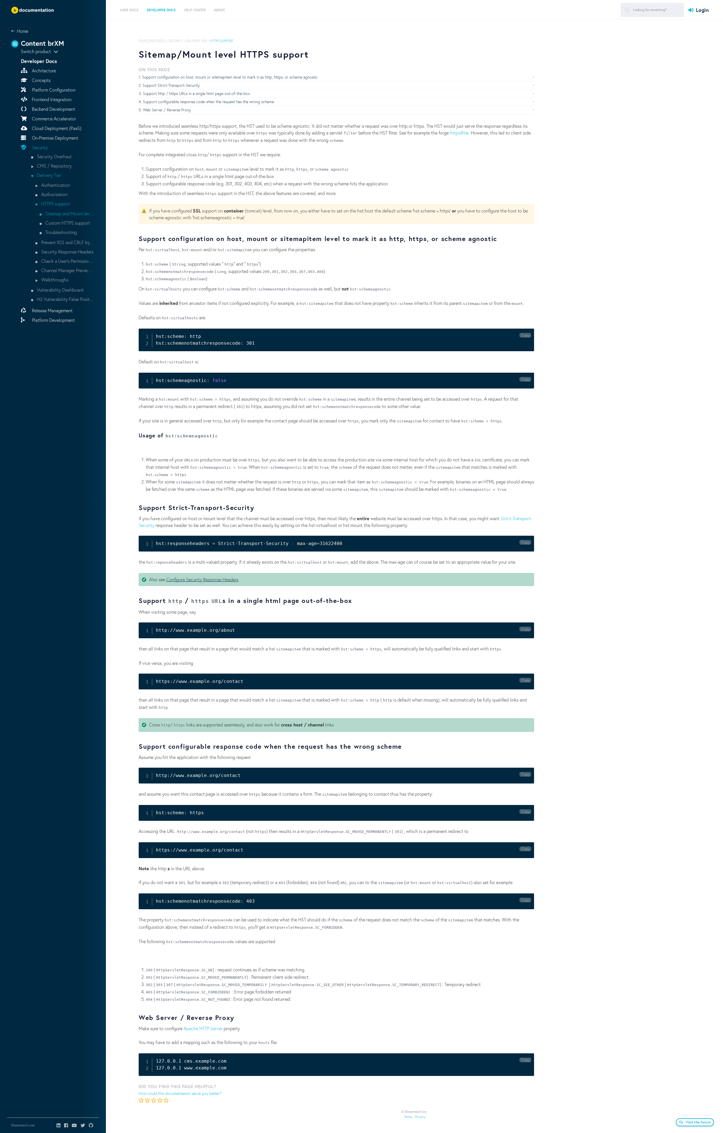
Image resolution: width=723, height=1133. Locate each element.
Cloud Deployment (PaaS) (56, 128)
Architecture (43, 70)
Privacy (420, 1117)
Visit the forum (698, 1122)
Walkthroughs (54, 280)
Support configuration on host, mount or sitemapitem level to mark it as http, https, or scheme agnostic (230, 77)
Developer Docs (152, 41)
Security (39, 147)
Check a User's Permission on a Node (67, 261)
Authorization (53, 194)
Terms (408, 1117)
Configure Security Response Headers (202, 579)
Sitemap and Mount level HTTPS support (69, 213)
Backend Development (53, 109)
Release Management (52, 310)
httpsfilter (459, 133)
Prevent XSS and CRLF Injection (67, 242)
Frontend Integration (51, 99)
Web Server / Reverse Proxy (167, 109)
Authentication (55, 185)
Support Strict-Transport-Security (171, 85)
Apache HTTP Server (203, 1028)
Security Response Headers (66, 252)
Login (702, 9)
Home (22, 31)
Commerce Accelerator (53, 118)
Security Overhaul (53, 156)
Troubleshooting (60, 232)
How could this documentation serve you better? (180, 1093)
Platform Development (53, 320)
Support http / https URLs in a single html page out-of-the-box (196, 93)
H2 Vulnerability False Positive (65, 299)
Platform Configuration (53, 90)
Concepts (41, 80)
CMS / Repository (54, 166)
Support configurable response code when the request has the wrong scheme (208, 101)
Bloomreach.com (23, 1125)
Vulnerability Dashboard (59, 290)
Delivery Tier (48, 175)
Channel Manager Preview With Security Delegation (67, 270)
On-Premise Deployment (54, 138)
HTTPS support (55, 204)
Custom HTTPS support (67, 223)
